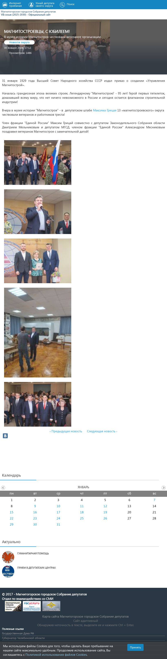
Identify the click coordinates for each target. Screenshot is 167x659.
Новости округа (19, 42)
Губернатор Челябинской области (23, 638)
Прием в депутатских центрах (36, 567)
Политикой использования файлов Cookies (56, 654)
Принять (135, 647)
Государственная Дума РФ (18, 633)
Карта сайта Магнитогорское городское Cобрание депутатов (85, 616)
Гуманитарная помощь (33, 553)
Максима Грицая (104, 110)
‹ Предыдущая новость (66, 431)
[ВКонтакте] (5, 435)
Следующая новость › (102, 431)
